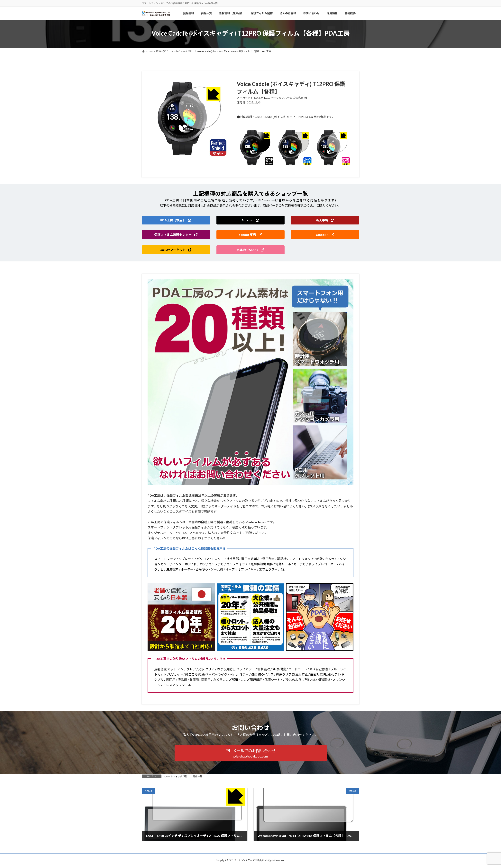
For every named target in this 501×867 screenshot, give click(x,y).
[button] (176, 220)
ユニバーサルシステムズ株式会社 (285, 97)
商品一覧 (197, 776)
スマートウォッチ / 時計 (175, 776)
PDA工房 (258, 97)
